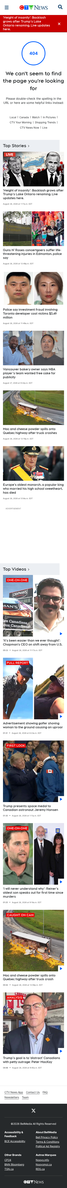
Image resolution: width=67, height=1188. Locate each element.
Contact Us (33, 1092)
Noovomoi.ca (44, 1164)
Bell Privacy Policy (47, 1137)
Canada (24, 117)
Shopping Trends (45, 122)
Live (44, 127)
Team (25, 1097)
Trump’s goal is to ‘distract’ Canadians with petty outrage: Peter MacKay (31, 1060)
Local (13, 117)
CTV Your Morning (21, 122)
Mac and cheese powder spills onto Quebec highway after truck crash (29, 977)
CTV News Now (29, 127)
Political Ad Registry (48, 1146)
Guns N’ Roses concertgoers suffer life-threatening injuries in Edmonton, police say (32, 254)
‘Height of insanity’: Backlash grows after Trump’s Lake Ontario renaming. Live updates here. (33, 194)
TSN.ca (9, 1169)
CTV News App (13, 1092)
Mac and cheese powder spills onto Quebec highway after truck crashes (30, 431)
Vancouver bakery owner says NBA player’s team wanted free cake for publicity (29, 373)
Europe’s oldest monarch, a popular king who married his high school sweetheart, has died (33, 488)
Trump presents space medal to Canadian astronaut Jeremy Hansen (30, 808)
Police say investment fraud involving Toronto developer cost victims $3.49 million (30, 313)
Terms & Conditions (47, 1141)
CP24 (7, 1160)
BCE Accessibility (14, 1141)
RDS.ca (40, 1169)
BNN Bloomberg (14, 1164)
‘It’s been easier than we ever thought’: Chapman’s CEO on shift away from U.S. (32, 642)
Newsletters (11, 1097)
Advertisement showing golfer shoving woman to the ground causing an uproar (33, 725)
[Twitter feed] (33, 1110)
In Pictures (49, 117)
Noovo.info (42, 1160)
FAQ (45, 1092)
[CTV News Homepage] (34, 7)
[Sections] (6, 7)
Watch (36, 117)
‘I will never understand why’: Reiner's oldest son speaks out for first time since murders (33, 892)
